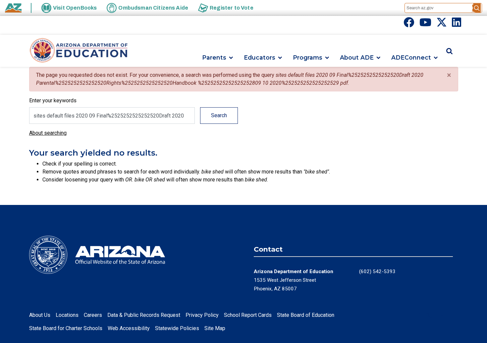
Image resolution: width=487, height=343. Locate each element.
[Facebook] (409, 24)
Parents (214, 57)
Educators (259, 57)
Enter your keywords (53, 100)
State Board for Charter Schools (65, 328)
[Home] (79, 51)
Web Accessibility (129, 328)
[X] (441, 24)
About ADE (357, 57)
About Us (39, 315)
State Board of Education (305, 315)
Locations (67, 315)
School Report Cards (248, 315)
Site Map (214, 328)
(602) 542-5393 (377, 271)
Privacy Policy (202, 315)
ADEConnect (411, 57)
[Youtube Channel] (425, 24)
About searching (48, 133)
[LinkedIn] (456, 24)
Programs (307, 57)
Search (219, 115)
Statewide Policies (177, 328)
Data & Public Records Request (143, 315)
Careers (93, 315)
